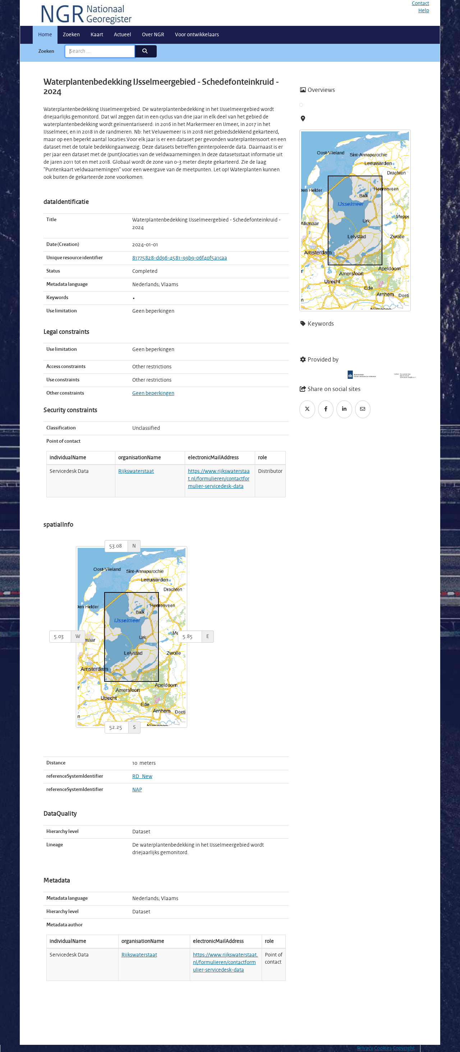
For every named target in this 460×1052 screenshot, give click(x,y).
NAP (137, 789)
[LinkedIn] (344, 409)
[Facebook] (326, 409)
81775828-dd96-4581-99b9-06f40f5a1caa (179, 258)
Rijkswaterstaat (136, 471)
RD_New (142, 776)
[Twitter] (307, 409)
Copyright (404, 1048)
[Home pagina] (84, 12)
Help (423, 10)
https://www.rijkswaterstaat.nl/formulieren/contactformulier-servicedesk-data (219, 479)
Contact (420, 3)
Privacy (365, 1048)
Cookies (383, 1048)
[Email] (363, 409)
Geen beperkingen (153, 393)
